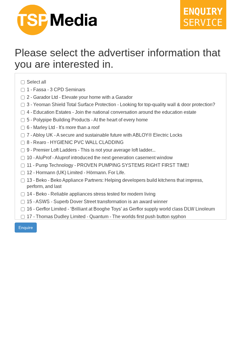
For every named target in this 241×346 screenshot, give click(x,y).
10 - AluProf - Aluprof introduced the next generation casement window (100, 157)
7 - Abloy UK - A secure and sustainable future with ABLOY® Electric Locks (104, 135)
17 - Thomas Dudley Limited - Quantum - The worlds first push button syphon (106, 216)
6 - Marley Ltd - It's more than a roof (63, 127)
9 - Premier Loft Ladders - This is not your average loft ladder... (91, 149)
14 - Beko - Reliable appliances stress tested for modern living (91, 193)
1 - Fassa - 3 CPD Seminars (56, 89)
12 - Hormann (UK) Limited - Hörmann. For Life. (76, 172)
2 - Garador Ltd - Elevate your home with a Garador (80, 97)
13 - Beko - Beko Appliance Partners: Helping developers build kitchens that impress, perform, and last (115, 183)
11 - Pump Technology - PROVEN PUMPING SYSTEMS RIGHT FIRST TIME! (108, 165)
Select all (36, 81)
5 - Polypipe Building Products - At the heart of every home (87, 119)
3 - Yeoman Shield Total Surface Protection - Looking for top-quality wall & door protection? (121, 104)
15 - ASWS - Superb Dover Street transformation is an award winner (97, 201)
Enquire (26, 227)
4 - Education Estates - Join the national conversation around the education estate (111, 112)
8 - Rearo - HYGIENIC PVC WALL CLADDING (75, 142)
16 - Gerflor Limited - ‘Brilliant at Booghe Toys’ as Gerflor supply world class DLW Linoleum (121, 208)
